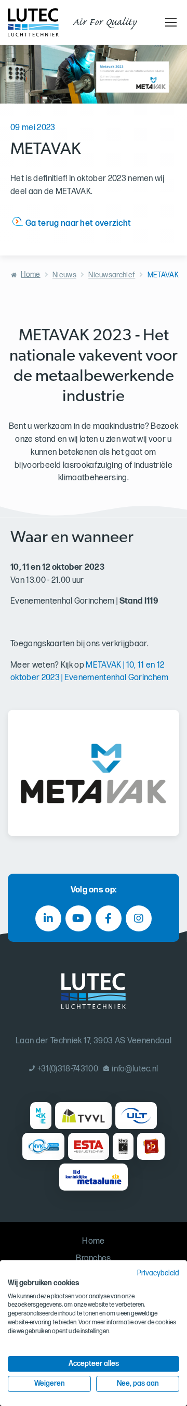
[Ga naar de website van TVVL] (83, 1115)
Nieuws (64, 275)
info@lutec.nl (135, 1069)
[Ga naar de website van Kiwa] (123, 1146)
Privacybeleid (158, 1273)
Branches (93, 1258)
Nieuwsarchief (111, 275)
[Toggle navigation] (169, 22)
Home (30, 274)
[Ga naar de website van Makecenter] (40, 1115)
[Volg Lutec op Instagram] (139, 918)
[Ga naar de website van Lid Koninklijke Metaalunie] (93, 1177)
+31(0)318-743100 (67, 1069)
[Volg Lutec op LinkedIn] (48, 918)
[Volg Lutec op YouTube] (78, 918)
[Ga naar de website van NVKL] (43, 1146)
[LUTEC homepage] (33, 22)
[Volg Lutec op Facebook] (109, 918)
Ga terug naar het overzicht (78, 223)
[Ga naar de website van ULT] (136, 1115)
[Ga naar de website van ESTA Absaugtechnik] (88, 1146)
